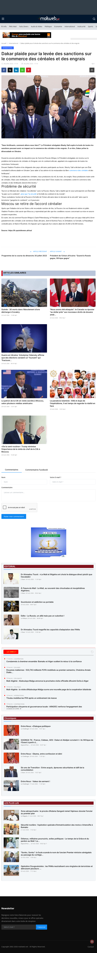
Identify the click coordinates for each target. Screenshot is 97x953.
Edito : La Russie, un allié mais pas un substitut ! (42, 616)
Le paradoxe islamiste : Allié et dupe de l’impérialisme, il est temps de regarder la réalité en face (72, 403)
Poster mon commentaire (14, 516)
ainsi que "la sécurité (29, 194)
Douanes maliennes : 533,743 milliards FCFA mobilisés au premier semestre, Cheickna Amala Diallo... (48, 671)
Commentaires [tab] (11, 469)
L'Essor (23, 579)
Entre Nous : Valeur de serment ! (35, 781)
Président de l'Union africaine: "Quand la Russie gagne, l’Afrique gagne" (70, 257)
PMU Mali (13, 26)
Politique (48, 26)
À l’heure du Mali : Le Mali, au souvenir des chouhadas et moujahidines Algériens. (53, 589)
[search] (94, 19)
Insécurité (81, 26)
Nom (3, 477)
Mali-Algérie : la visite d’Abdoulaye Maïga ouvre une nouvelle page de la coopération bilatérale (48, 689)
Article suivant (56, 251)
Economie (58, 26)
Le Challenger (25, 729)
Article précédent (40, 251)
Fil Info (4, 26)
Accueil (3, 43)
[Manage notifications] (92, 941)
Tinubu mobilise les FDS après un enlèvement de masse (31, 698)
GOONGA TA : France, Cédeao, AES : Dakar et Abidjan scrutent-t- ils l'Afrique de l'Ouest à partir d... (57, 741)
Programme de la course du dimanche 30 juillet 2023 (24, 256)
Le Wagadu (24, 816)
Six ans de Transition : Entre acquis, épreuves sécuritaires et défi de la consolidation (52, 768)
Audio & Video (36, 26)
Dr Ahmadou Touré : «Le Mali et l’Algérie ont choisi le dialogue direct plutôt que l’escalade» (56, 575)
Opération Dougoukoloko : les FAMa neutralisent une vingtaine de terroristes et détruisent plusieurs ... (57, 867)
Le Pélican (24, 618)
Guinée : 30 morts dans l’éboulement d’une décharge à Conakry (20, 310)
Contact (91, 947)
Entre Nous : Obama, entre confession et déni (41, 754)
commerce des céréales (78, 170)
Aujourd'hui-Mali (25, 745)
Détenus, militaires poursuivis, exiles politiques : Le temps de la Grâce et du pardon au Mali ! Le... (55, 839)
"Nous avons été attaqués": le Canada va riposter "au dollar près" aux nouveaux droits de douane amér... (72, 312)
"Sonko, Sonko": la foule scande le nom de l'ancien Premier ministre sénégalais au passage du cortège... (56, 853)
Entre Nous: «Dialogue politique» (36, 726)
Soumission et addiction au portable (37, 602)
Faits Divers (23, 26)
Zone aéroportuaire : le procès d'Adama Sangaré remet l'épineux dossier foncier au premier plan (57, 812)
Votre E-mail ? (55, 477)
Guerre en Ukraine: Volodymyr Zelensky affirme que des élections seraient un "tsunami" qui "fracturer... (22, 357)
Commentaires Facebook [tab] (36, 469)
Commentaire (6, 487)
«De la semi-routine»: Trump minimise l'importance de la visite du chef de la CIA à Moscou (20, 449)
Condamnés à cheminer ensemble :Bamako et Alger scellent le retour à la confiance (44, 661)
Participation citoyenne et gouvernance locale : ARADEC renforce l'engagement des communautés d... (44, 707)
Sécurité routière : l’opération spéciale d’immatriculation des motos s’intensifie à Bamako (57, 826)
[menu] (3, 19)
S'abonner (41, 927)
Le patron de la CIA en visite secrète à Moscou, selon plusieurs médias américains (22, 402)
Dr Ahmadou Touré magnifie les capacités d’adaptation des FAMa (50, 629)
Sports (90, 26)
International (70, 26)
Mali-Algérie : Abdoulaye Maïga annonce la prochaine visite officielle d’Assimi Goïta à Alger (47, 681)
